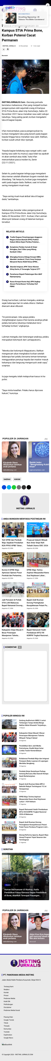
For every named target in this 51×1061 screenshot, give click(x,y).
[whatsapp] (14, 487)
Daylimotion (8, 1035)
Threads (7, 1026)
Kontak (6, 992)
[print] (19, 487)
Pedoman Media (9, 998)
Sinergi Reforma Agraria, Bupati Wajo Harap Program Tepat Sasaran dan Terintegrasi (33, 837)
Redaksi (6, 989)
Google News (8, 1038)
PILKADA (8, 885)
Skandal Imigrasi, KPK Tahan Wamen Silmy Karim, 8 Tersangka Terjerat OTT (25, 268)
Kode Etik (7, 1001)
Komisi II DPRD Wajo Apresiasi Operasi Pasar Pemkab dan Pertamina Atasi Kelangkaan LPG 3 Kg (12, 573)
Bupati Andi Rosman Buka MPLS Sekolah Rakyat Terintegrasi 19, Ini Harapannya (32, 786)
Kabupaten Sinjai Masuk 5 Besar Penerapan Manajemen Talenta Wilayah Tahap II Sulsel (12, 633)
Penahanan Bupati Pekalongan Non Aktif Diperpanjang (26, 275)
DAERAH (7, 479)
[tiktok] (18, 2)
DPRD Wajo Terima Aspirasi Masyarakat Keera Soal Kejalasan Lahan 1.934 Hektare (38, 573)
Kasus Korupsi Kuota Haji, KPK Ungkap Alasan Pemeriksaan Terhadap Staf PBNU (25, 284)
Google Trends (9, 1020)
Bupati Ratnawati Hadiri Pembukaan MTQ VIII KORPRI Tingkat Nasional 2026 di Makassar (37, 633)
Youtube (7, 1032)
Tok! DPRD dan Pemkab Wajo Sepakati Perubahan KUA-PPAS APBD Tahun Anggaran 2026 (12, 543)
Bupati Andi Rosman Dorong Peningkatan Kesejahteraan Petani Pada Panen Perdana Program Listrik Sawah (38, 603)
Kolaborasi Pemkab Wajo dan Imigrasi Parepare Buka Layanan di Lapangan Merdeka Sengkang (34, 761)
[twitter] (6, 2)
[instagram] (10, 2)
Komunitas (7, 1029)
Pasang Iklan (8, 1017)
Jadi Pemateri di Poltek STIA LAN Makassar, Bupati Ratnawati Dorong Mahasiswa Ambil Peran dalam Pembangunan (12, 603)
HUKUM (17, 479)
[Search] (48, 3)
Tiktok (6, 1023)
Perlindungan (8, 1004)
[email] (24, 487)
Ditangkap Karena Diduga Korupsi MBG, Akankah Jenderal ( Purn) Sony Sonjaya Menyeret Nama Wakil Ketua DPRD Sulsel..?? (25, 259)
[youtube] (14, 2)
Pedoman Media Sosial (12, 1010)
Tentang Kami (8, 986)
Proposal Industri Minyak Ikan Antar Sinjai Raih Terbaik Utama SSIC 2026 (37, 543)
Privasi (6, 995)
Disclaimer (7, 1007)
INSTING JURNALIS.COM (24, 1054)
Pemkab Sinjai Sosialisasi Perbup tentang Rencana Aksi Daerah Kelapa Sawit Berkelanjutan (33, 773)
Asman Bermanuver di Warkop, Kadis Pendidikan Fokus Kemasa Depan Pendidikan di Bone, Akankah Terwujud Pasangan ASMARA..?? (25, 892)
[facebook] (3, 2)
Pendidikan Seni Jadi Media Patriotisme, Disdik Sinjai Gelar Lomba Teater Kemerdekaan (31, 748)
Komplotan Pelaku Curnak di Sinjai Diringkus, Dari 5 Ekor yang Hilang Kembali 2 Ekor (23, 249)
